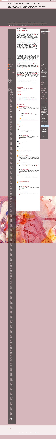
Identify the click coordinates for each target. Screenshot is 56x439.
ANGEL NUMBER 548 (11, 174)
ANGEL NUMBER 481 (11, 341)
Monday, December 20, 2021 (25, 181)
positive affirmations (21, 74)
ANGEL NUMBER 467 (11, 375)
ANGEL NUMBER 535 (11, 206)
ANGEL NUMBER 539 (11, 196)
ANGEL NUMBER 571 (11, 117)
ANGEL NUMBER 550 (11, 169)
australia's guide (45, 126)
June (10, 419)
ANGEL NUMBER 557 (11, 152)
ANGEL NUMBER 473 (11, 358)
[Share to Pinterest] (34, 97)
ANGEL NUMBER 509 (11, 271)
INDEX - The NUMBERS (12, 22)
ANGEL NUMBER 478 (11, 348)
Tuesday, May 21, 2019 (25, 155)
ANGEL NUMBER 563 (11, 137)
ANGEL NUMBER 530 (11, 219)
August (11, 417)
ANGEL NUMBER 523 (11, 236)
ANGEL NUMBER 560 (11, 144)
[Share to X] (32, 97)
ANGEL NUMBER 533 (11, 211)
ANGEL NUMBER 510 (11, 269)
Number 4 (35, 34)
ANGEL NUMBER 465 (11, 380)
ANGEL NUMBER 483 (11, 336)
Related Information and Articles (13, 25)
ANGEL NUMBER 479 (11, 346)
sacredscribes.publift (12, 69)
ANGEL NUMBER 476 (11, 353)
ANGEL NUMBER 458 (11, 398)
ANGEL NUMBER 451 (11, 415)
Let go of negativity (27, 67)
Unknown (20, 106)
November (11, 94)
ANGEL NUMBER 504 (11, 283)
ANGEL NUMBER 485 (11, 331)
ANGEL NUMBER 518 (11, 249)
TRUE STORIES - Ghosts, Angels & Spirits (44, 98)
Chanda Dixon (21, 150)
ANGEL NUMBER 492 (11, 313)
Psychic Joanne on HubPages (43, 96)
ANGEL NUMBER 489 (11, 321)
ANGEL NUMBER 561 (11, 142)
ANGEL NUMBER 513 (11, 261)
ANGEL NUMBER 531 (11, 216)
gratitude (20, 67)
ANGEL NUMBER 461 (11, 390)
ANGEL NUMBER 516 (11, 254)
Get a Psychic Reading (11, 60)
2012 (10, 90)
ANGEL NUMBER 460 (11, 393)
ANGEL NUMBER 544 (11, 184)
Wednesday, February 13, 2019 (27, 150)
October (11, 96)
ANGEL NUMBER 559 (11, 147)
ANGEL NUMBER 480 (11, 343)
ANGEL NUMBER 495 (11, 306)
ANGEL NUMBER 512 (11, 264)
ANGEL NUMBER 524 (11, 234)
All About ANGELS (31, 24)
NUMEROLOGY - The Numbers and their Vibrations (44, 82)
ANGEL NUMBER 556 (11, 154)
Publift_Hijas (10, 66)
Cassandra (20, 181)
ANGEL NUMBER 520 (11, 244)
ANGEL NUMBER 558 (11, 149)
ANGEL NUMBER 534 (11, 209)
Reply (19, 110)
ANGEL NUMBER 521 (11, 241)
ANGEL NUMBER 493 (11, 311)
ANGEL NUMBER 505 (11, 281)
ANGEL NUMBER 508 (11, 274)
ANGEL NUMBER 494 (11, 308)
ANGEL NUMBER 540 (11, 194)
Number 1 (34, 45)
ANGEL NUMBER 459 (11, 395)
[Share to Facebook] (33, 97)
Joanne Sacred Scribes (11, 64)
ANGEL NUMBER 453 (11, 410)
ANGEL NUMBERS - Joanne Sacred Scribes (24, 3)
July (10, 418)
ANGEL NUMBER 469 (11, 370)
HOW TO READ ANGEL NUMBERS (31, 22)
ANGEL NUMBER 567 (11, 127)
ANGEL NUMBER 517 (11, 251)
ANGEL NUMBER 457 (11, 400)
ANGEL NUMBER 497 (11, 301)
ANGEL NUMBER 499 (11, 296)
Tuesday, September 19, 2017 (25, 106)
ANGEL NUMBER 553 (11, 159)
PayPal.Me (42, 65)
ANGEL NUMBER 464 (11, 383)
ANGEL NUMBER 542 (11, 189)
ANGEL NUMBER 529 (11, 221)
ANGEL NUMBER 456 (11, 403)
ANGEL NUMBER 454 (11, 408)
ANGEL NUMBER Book (24, 24)
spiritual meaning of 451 (22, 100)
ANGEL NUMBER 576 (11, 105)
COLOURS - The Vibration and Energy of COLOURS (44, 88)
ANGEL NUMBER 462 (11, 388)
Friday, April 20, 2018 (25, 135)
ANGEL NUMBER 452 (11, 413)
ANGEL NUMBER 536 (11, 204)
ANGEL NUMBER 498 (11, 298)
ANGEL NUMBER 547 (11, 177)
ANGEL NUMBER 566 (11, 129)
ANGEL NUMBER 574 (11, 110)
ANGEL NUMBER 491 (11, 316)
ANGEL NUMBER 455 (11, 405)
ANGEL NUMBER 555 (11, 157)
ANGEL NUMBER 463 (11, 385)
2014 (10, 88)
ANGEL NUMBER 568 (11, 124)
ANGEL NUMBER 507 (11, 276)
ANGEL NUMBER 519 (11, 246)
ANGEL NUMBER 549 (11, 172)
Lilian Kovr (20, 155)
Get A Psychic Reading (28, 25)
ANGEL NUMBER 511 (11, 266)
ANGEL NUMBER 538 (11, 199)
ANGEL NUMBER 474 (11, 360)
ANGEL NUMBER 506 (11, 278)
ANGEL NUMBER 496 (11, 303)
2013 (10, 89)
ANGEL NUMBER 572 (11, 115)
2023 (10, 80)
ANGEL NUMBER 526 (11, 229)
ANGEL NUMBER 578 (11, 100)
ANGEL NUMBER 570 (11, 120)
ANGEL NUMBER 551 (11, 167)
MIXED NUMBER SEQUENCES (42, 22)
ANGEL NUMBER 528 (11, 224)
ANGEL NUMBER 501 (11, 291)
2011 (10, 91)
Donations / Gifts (21, 25)
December (11, 92)
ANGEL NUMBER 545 (11, 182)
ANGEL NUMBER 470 (11, 368)
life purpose (19, 77)
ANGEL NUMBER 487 (11, 326)
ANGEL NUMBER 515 (11, 256)
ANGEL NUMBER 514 (11, 259)
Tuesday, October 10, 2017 (28, 113)
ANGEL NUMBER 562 (11, 139)
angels (25, 60)
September (11, 97)
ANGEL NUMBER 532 (11, 214)
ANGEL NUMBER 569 (11, 122)
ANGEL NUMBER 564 (11, 134)
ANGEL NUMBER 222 (44, 111)
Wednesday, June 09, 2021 (26, 169)
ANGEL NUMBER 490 (11, 318)
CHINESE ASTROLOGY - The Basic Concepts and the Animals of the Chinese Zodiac (44, 93)
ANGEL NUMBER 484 (11, 333)
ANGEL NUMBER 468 (11, 373)
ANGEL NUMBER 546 (11, 179)
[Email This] (30, 97)
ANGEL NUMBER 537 (11, 201)
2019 (10, 82)
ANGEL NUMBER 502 (11, 288)
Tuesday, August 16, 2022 (26, 186)
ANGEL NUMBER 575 (11, 107)
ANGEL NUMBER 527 (11, 226)
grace (38, 66)
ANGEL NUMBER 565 (11, 132)
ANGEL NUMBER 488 (11, 323)
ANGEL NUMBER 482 (11, 338)
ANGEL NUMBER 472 (11, 363)
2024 (10, 79)
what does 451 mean (28, 100)
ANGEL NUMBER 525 (11, 231)
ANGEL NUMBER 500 (11, 293)
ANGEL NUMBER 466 (11, 378)
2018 (10, 83)
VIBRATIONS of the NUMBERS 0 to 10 (14, 24)
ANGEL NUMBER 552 (11, 164)
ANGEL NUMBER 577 (11, 102)
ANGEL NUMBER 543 (11, 187)
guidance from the (20, 60)
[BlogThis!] (31, 97)
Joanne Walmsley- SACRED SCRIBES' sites (41, 24)
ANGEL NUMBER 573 (11, 112)
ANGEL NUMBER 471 (11, 365)
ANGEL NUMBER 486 (11, 328)
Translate (44, 33)
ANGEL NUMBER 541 (11, 192)
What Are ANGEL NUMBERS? (21, 22)
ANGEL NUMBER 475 (11, 355)
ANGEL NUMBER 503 (11, 286)
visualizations (34, 73)
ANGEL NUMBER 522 (11, 239)
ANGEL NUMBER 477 (11, 350)
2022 (10, 81)
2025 (10, 78)
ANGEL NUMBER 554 (11, 162)
